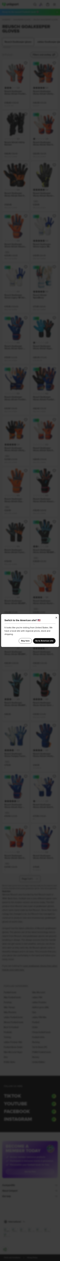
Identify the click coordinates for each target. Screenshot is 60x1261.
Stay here (25, 641)
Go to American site (44, 641)
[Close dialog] (56, 617)
